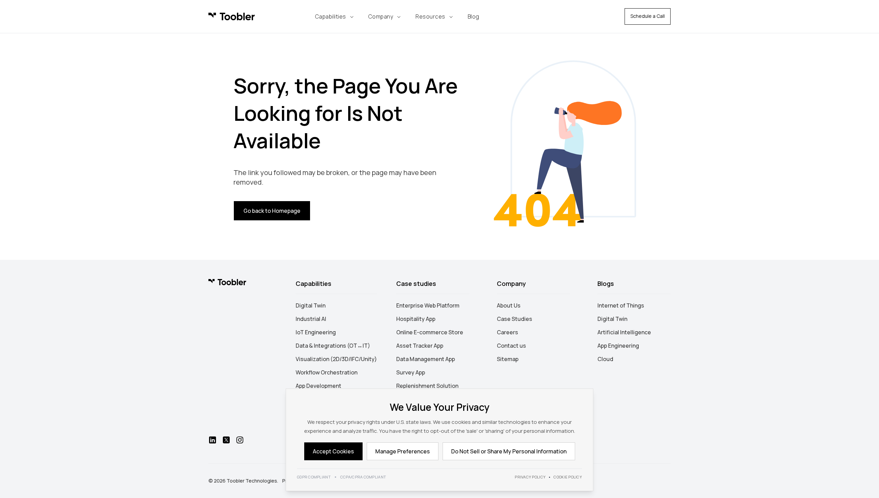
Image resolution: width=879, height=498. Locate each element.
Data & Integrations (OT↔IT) (333, 345)
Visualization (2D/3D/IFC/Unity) (336, 359)
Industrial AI (311, 319)
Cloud (605, 359)
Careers (507, 332)
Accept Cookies (333, 451)
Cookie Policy (567, 476)
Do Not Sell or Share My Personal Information (509, 451)
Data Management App (425, 359)
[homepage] (231, 16)
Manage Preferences (402, 451)
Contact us (511, 345)
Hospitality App (415, 319)
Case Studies (514, 319)
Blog (473, 16)
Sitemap (507, 359)
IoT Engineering (316, 332)
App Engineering (618, 345)
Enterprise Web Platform (427, 305)
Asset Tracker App (419, 345)
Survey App (410, 372)
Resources (430, 16)
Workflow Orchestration (326, 372)
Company (380, 16)
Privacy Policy (530, 476)
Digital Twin (311, 305)
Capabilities (330, 16)
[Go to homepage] (227, 282)
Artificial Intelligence (624, 332)
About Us (509, 305)
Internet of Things (620, 305)
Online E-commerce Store (429, 332)
